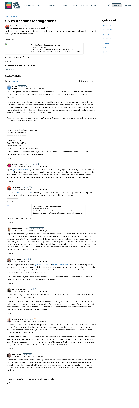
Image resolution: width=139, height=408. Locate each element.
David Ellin (16, 259)
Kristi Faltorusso (19, 289)
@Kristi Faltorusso (20, 170)
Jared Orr (14, 26)
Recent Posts (108, 30)
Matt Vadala (17, 355)
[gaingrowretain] (12, 5)
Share (8, 61)
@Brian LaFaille (41, 265)
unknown (41, 89)
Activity (106, 34)
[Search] (109, 5)
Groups (106, 43)
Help (105, 48)
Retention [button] (9, 69)
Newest (15, 81)
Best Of (106, 52)
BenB (14, 87)
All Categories (108, 25)
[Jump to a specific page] (96, 81)
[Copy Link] (47, 28)
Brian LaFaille (17, 319)
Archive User (17, 164)
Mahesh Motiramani (20, 229)
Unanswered (117, 39)
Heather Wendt (40, 28)
